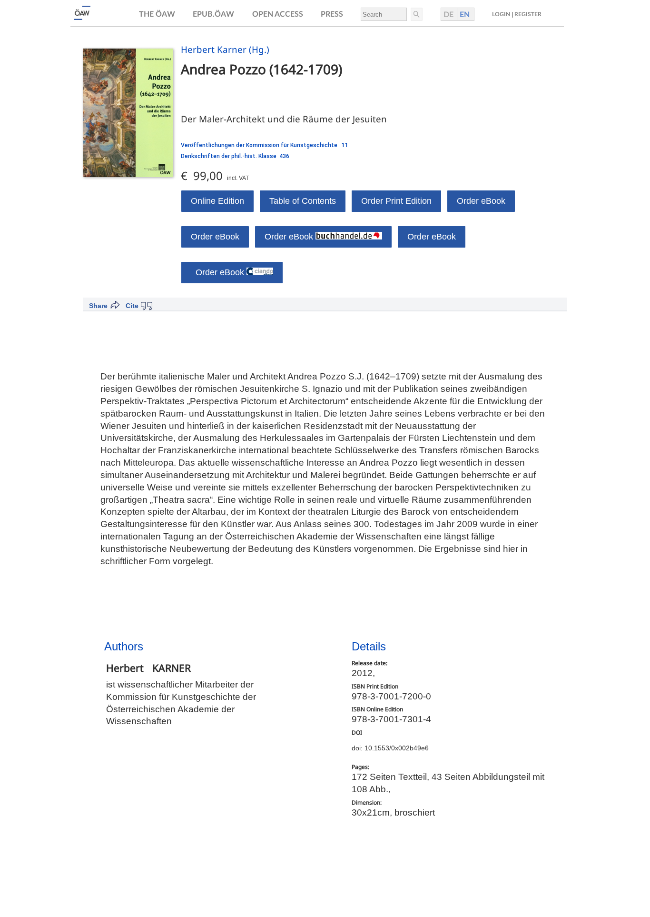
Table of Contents (302, 201)
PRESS (332, 14)
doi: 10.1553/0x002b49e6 (390, 748)
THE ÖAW (157, 14)
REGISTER (528, 14)
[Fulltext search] (416, 14)
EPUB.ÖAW (213, 14)
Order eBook (481, 201)
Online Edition (217, 201)
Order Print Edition (396, 201)
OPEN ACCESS (277, 14)
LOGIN (501, 14)
